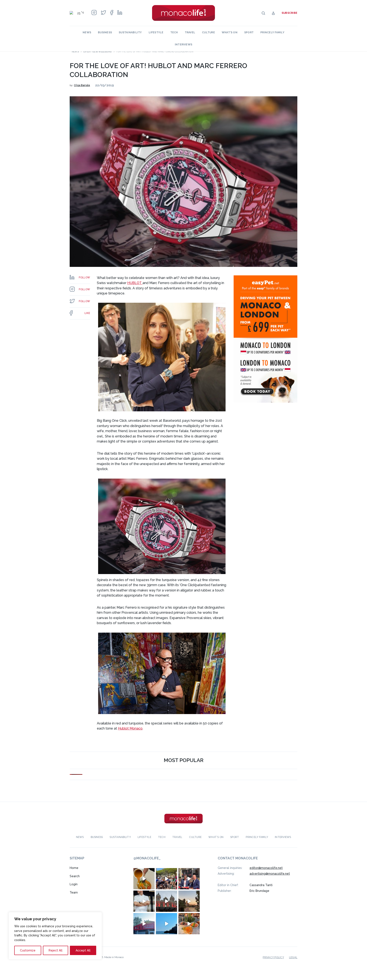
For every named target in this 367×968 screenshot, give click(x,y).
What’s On (229, 32)
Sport (249, 32)
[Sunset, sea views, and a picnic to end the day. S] (189, 901)
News (87, 32)
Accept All (83, 950)
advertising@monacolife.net (270, 873)
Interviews (183, 44)
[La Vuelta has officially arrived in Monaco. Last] (166, 901)
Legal (293, 957)
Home (74, 868)
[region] (55, 936)
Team (74, 892)
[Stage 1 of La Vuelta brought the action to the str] (189, 878)
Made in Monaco (114, 957)
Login (74, 884)
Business (105, 32)
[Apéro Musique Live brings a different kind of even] (144, 923)
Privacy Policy (273, 957)
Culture (208, 32)
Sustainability (130, 32)
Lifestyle (156, 32)
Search (75, 876)
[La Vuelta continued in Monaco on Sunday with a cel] (166, 878)
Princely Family (272, 32)
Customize (27, 950)
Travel (190, 32)
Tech (174, 32)
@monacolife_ (147, 858)
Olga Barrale (82, 85)
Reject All (55, 950)
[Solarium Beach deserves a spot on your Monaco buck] (166, 923)
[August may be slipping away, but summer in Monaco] (144, 878)
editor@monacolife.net (266, 868)
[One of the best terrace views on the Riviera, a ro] (189, 923)
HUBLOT (135, 283)
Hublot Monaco (130, 728)
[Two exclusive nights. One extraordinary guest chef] (144, 901)
